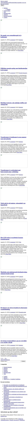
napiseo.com (3, 416)
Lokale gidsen (7, 10)
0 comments (12, 39)
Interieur (6, 8)
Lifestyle (6, 14)
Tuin (5, 12)
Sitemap (5, 377)
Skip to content (4, 1)
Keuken (8, 9)
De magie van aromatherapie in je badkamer (14, 385)
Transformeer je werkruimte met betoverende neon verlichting (10, 171)
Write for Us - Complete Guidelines (12, 379)
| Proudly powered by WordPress (17, 420)
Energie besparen (8, 16)
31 (5, 358)
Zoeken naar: (4, 361)
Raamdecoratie (7, 13)
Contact (5, 17)
